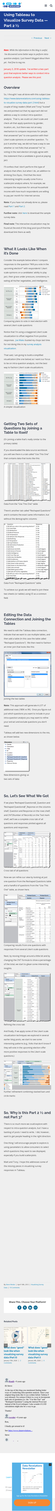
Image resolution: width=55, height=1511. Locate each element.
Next (47, 38)
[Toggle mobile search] (51, 6)
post (39, 77)
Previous (38, 38)
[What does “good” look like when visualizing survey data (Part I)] (39, 1328)
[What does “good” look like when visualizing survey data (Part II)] (15, 1328)
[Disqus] (27, 1409)
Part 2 (22, 206)
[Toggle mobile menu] (46, 6)
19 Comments (14, 1288)
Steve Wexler (10, 1284)
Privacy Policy (11, 1490)
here (25, 213)
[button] (6, 1345)
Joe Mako (19, 340)
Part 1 (11, 206)
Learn (9, 1477)
